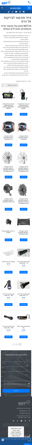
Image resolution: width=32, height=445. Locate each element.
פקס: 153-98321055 (24, 413)
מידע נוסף (23, 114)
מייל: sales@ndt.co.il (24, 411)
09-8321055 (15, 8)
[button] (29, 7)
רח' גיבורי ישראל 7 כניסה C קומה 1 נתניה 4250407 (23, 416)
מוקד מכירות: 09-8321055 (23, 408)
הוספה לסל (23, 272)
